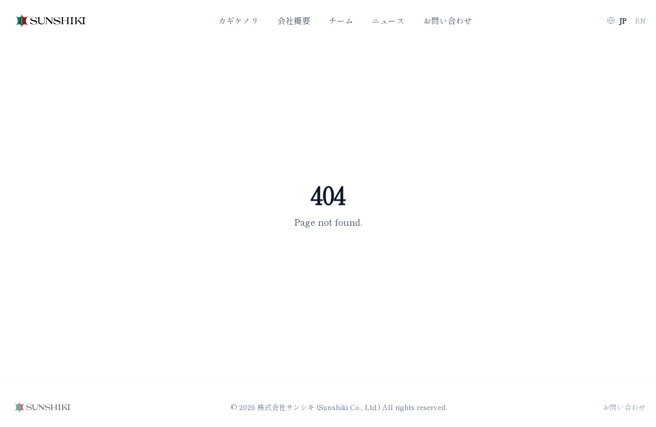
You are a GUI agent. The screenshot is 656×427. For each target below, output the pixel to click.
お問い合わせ (624, 407)
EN (640, 20)
